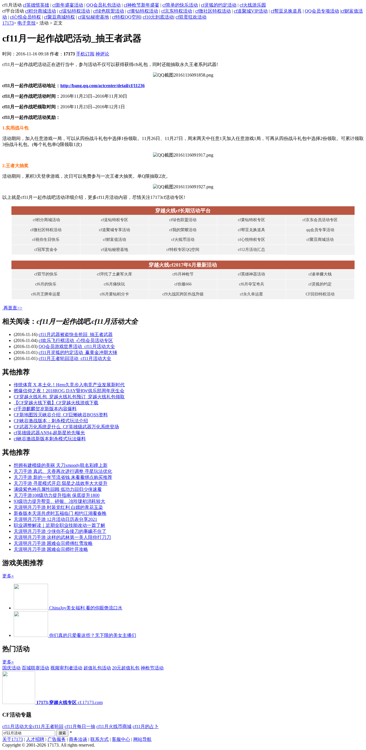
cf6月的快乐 (45, 284)
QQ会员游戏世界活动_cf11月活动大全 (77, 346)
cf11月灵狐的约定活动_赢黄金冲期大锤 (78, 352)
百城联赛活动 (35, 667)
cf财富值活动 (114, 239)
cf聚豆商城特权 (59, 17)
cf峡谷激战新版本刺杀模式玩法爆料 (50, 438)
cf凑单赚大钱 (320, 274)
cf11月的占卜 (146, 726)
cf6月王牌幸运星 (45, 294)
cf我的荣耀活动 (182, 230)
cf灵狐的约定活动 (218, 5)
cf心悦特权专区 (251, 239)
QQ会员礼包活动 (103, 5)
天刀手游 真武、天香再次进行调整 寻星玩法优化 (63, 471)
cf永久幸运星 (251, 294)
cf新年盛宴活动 (67, 5)
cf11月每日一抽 (80, 726)
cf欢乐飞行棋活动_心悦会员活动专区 (76, 340)
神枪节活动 (152, 667)
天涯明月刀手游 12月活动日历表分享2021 (55, 519)
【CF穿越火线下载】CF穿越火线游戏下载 (56, 402)
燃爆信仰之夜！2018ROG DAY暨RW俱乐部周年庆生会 (69, 390)
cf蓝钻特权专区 (114, 220)
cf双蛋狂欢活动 (191, 17)
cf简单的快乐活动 (180, 5)
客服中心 (121, 739)
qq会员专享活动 (320, 230)
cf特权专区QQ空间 (182, 249)
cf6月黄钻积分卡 (114, 294)
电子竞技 (26, 23)
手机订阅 (85, 53)
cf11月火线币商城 (114, 726)
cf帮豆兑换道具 (286, 11)
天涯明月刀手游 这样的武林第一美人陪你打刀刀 (62, 537)
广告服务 (56, 739)
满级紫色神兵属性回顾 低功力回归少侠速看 (58, 489)
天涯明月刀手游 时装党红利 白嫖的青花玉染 (58, 507)
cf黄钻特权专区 (251, 220)
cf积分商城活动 (40, 11)
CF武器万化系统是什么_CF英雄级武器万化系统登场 (66, 426)
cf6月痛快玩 (114, 284)
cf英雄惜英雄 (36, 5)
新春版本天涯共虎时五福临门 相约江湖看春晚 (60, 513)
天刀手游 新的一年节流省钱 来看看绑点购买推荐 (63, 477)
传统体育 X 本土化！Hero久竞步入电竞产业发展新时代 (69, 384)
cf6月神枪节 (183, 274)
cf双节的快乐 (45, 274)
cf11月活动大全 (17, 726)
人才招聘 (35, 739)
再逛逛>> (12, 307)
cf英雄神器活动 (251, 274)
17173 (8, 23)
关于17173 (12, 739)
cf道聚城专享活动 (114, 230)
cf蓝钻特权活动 (74, 11)
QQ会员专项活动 (322, 11)
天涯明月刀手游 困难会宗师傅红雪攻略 (53, 543)
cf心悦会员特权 (25, 17)
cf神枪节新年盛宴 (141, 5)
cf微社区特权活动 (213, 11)
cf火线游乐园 (253, 5)
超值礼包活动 (97, 667)
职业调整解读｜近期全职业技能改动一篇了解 (59, 525)
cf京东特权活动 (176, 11)
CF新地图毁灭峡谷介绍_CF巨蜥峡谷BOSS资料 (61, 414)
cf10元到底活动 (158, 17)
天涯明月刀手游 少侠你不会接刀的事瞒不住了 (60, 531)
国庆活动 (11, 667)
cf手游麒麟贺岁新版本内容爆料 (45, 408)
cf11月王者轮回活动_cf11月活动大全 (75, 358)
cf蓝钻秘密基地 (93, 17)
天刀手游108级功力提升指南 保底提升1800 (57, 495)
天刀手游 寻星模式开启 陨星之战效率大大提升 (61, 483)
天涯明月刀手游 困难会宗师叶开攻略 (51, 549)
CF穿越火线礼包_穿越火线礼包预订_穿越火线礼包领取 (69, 396)
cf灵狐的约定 (320, 284)
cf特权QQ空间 (126, 17)
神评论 (102, 53)
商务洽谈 (78, 739)
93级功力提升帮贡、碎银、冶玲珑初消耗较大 (59, 501)
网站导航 (142, 739)
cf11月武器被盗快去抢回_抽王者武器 (76, 334)
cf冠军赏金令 (45, 249)
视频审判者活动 (66, 667)
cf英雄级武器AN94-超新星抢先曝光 (49, 432)
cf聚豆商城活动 (320, 239)
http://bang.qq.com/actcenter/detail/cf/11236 (102, 85)
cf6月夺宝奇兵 (251, 284)
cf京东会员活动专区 (320, 220)
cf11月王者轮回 (48, 726)
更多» (8, 575)
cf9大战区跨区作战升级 (183, 294)
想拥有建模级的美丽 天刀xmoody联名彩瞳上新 (61, 465)
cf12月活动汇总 (251, 249)
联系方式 (99, 739)
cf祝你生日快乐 (45, 239)
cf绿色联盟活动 (108, 11)
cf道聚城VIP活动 (251, 11)
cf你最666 (183, 284)
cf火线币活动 (182, 239)
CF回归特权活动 (320, 294)
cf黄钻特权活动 (142, 11)
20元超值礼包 (126, 667)
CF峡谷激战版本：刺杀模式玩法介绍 (51, 420)
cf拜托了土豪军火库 (114, 274)
